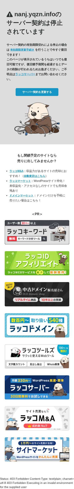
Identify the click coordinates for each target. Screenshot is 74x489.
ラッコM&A (16, 171)
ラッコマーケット (20, 180)
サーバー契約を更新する (37, 91)
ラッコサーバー (25, 74)
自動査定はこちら (34, 175)
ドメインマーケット (21, 195)
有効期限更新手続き (22, 49)
